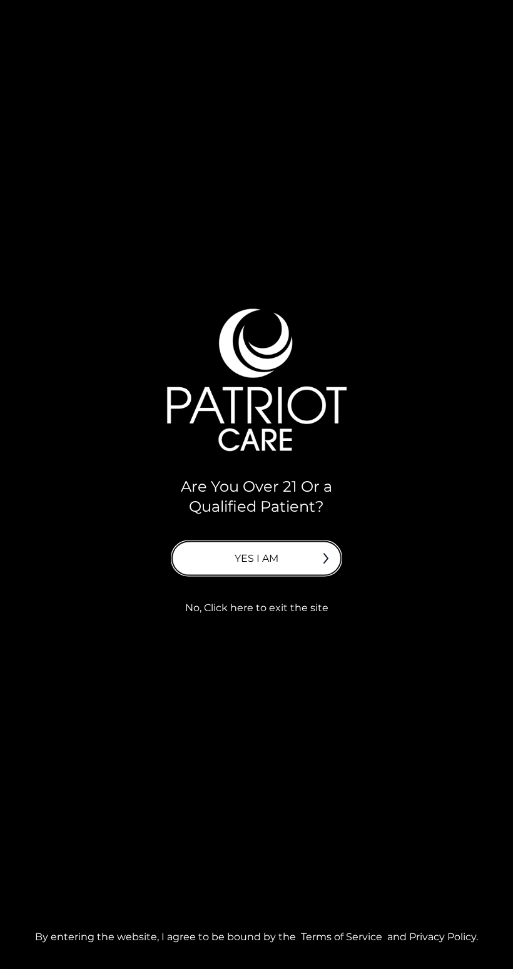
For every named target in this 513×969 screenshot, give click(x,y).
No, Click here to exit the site (256, 607)
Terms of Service (341, 936)
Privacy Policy (442, 936)
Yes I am (256, 558)
